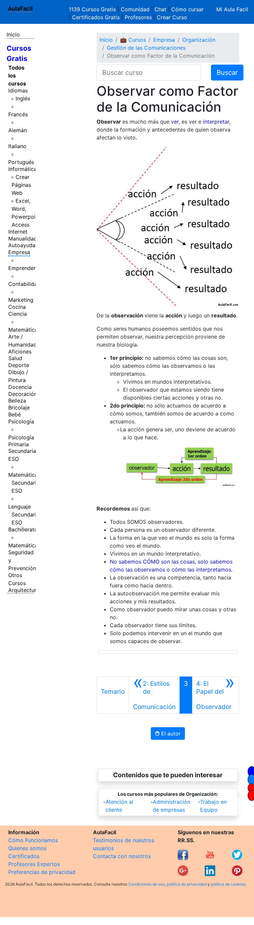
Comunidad (135, 9)
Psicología (21, 421)
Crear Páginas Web (21, 185)
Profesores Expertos (34, 864)
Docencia (20, 387)
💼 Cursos (133, 39)
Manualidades (25, 238)
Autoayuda (21, 245)
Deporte (18, 365)
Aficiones (19, 351)
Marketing (20, 300)
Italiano (17, 146)
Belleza (17, 400)
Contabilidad (24, 284)
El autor (170, 733)
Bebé (14, 414)
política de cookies (228, 884)
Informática (22, 169)
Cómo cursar (187, 9)
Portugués (21, 162)
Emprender (22, 268)
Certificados (23, 856)
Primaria (18, 444)
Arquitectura (23, 590)
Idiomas (18, 90)
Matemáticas (24, 329)
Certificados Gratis (96, 17)
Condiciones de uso (146, 884)
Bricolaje (19, 407)
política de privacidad (186, 884)
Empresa (19, 252)
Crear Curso (172, 17)
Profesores (138, 17)
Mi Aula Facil (232, 9)
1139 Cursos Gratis (93, 9)
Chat (160, 9)
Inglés (23, 98)
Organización (198, 39)
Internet (17, 231)
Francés (18, 114)
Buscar (227, 73)
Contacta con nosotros (122, 856)
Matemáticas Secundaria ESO (24, 482)
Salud (15, 358)
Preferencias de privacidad (41, 872)
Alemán (17, 130)
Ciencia (17, 313)
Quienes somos (27, 848)
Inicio (13, 34)
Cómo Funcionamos (33, 840)
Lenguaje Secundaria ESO (23, 514)
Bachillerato (23, 529)
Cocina (17, 306)
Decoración (22, 394)
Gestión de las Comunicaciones (146, 47)
